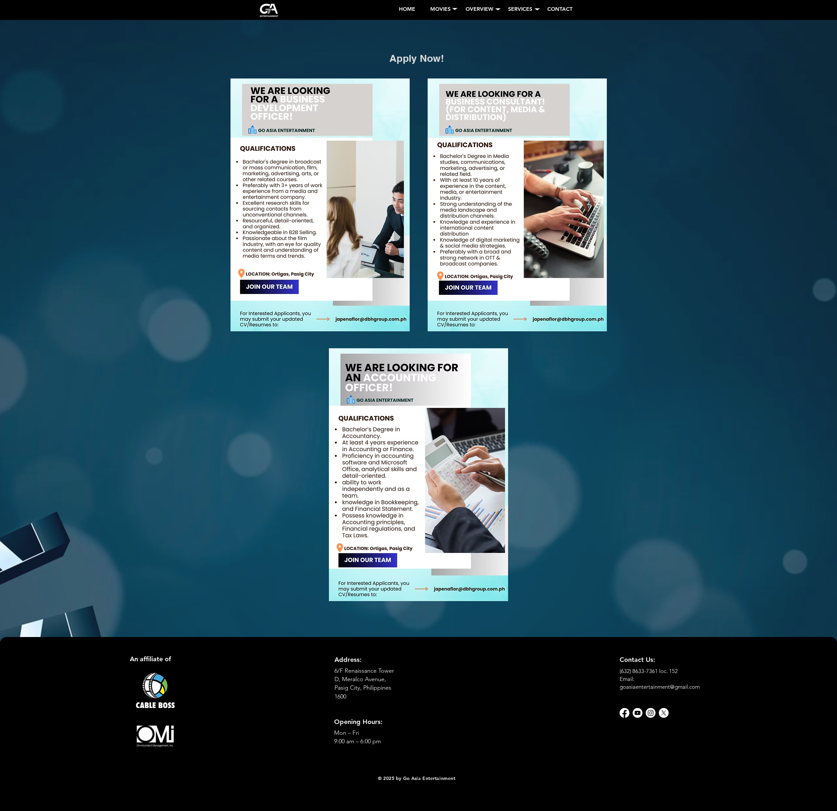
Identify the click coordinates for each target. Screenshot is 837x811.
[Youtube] (637, 713)
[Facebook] (624, 713)
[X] (664, 713)
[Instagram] (651, 713)
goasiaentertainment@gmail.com (660, 686)
